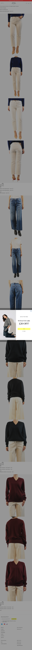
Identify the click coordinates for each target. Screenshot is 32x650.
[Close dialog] (31, 311)
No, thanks (24, 331)
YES (24, 328)
